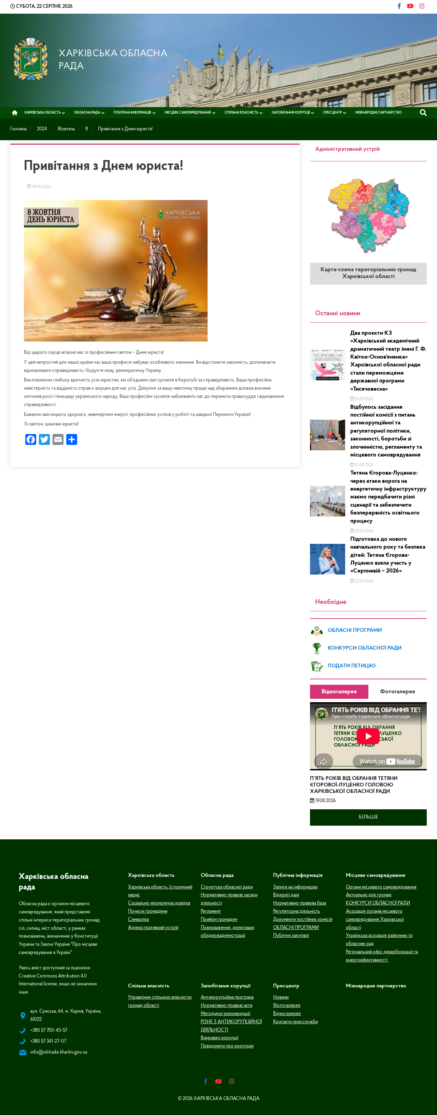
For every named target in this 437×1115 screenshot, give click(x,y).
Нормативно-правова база (299, 903)
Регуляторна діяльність (296, 911)
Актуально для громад (369, 895)
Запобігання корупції (290, 113)
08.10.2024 (41, 187)
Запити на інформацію (295, 887)
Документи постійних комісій (302, 919)
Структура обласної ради (227, 887)
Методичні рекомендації (225, 1013)
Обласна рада (87, 113)
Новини (280, 997)
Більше (368, 817)
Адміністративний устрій (153, 927)
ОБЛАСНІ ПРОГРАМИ (355, 630)
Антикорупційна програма (227, 997)
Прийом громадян (219, 919)
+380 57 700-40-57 (48, 1030)
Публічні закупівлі (291, 935)
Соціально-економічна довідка (159, 903)
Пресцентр (332, 113)
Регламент (211, 911)
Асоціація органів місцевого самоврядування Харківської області (375, 919)
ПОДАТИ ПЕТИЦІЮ (352, 666)
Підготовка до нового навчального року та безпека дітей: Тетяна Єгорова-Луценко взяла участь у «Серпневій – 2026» (387, 555)
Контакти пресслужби (295, 1022)
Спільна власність (241, 113)
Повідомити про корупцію (227, 1046)
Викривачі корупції (219, 1038)
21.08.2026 (363, 399)
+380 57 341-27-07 (48, 1041)
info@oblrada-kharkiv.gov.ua (58, 1052)
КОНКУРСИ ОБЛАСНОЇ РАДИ (364, 648)
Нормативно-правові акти (226, 1005)
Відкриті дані (286, 895)
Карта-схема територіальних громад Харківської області (368, 273)
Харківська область (42, 113)
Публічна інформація (132, 113)
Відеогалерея (287, 1013)
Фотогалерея (286, 1005)
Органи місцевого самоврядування (381, 887)
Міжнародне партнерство (378, 113)
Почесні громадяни (147, 911)
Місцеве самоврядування (188, 113)
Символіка (138, 919)
